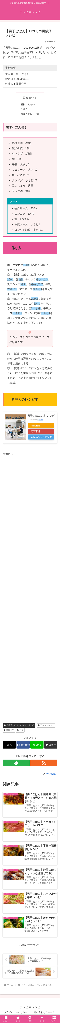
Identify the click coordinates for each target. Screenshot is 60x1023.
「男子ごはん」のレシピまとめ (20, 725)
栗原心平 (10, 730)
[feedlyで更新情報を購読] (16, 763)
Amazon (35, 425)
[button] (50, 745)
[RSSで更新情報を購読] (43, 763)
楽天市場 (35, 431)
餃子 (22, 730)
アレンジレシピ (47, 725)
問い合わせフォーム (44, 1012)
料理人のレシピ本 (30, 114)
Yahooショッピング (41, 437)
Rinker (40, 419)
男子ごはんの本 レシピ (41, 415)
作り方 (24, 109)
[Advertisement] (30, 587)
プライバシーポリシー (15, 1012)
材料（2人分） (28, 104)
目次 (25, 97)
